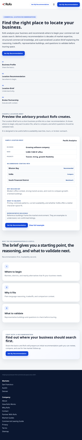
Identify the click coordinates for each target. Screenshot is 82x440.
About (4, 401)
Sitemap (5, 431)
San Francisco (7, 384)
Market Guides (8, 418)
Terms (4, 428)
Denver (5, 391)
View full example (36, 225)
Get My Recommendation (40, 4)
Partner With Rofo (9, 414)
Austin (4, 388)
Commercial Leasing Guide (13, 421)
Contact (5, 411)
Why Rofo (6, 407)
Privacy (5, 424)
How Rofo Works (9, 404)
